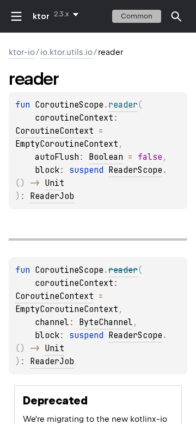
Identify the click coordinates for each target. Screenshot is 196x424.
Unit (54, 183)
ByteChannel (106, 322)
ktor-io (22, 52)
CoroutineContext (54, 131)
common (136, 16)
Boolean (106, 157)
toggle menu (16, 16)
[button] (176, 16)
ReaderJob (52, 196)
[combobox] (68, 14)
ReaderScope (135, 170)
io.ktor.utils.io (66, 52)
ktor (41, 16)
